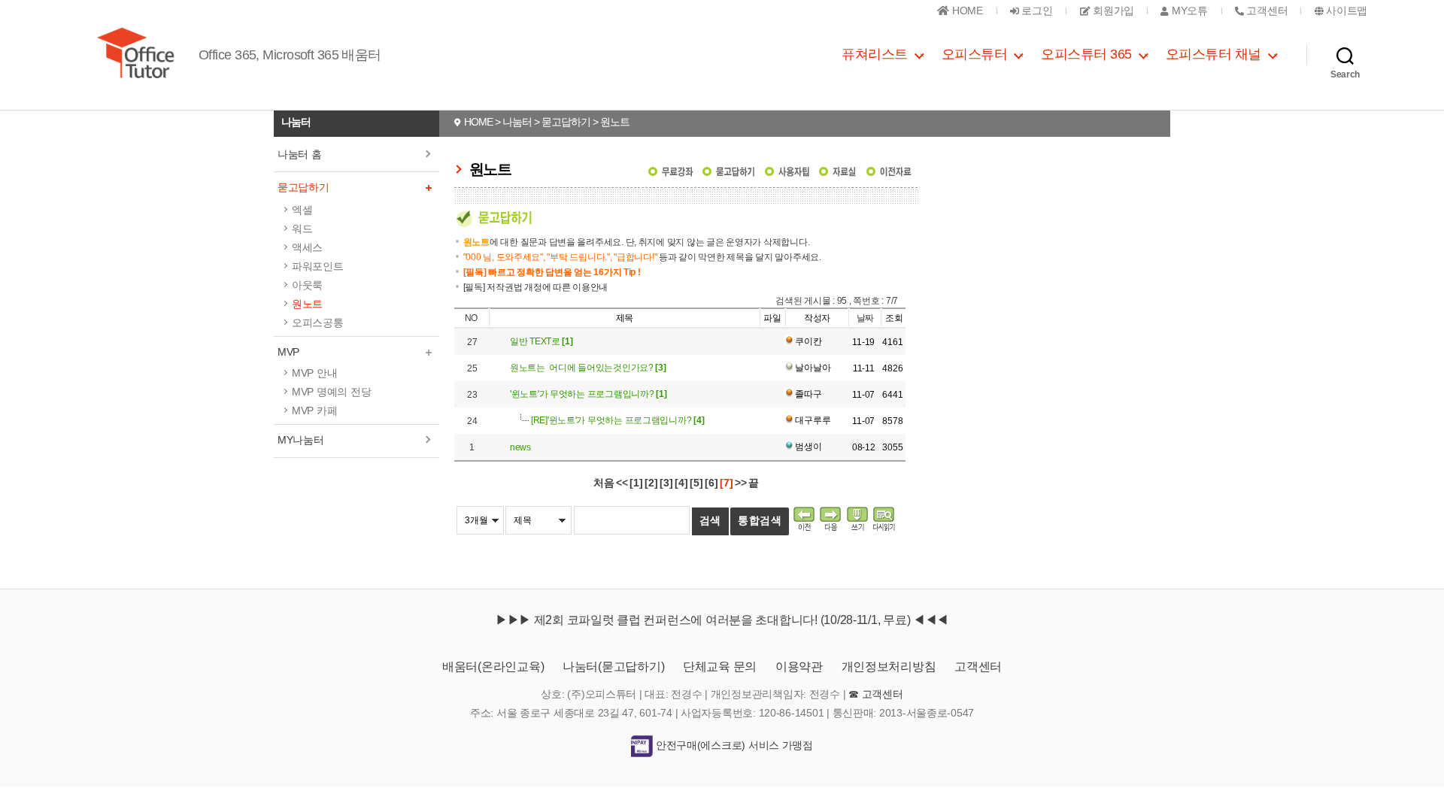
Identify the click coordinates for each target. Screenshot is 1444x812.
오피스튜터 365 (1086, 54)
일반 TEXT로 (541, 341)
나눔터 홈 (300, 154)
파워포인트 (318, 266)
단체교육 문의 (720, 666)
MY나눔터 (301, 440)
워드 (302, 229)
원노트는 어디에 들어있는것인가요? (588, 367)
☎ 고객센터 (875, 694)
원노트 (307, 304)
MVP (288, 352)
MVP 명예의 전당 (331, 392)
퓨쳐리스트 (875, 54)
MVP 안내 (314, 373)
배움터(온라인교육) (493, 666)
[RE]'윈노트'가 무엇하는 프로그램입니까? (617, 420)
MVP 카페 (314, 410)
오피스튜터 (975, 54)
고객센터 (978, 666)
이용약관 (799, 666)
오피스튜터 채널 (1213, 54)
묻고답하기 (303, 187)
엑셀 (302, 210)
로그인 (1036, 11)
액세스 (307, 247)
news (520, 447)
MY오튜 (1188, 11)
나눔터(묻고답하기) (613, 666)
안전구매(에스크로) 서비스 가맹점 (733, 745)
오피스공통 (318, 323)
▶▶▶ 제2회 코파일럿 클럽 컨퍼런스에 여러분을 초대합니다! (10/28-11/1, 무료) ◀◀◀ (722, 620)
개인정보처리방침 (889, 666)
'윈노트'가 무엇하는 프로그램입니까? (588, 394)
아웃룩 (307, 285)
